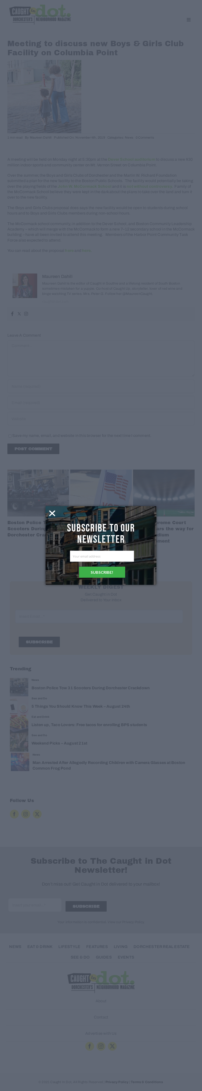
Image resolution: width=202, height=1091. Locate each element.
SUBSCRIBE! (102, 572)
